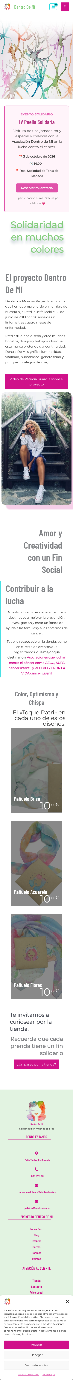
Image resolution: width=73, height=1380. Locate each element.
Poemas (36, 1253)
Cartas (36, 1247)
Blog (36, 1235)
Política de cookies (28, 1374)
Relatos (36, 1259)
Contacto (36, 1286)
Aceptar (36, 1344)
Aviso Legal (48, 1374)
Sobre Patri (36, 1229)
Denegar (37, 1355)
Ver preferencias (36, 1365)
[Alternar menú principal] (65, 6)
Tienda (36, 1280)
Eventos (36, 1241)
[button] (67, 1301)
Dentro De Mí (24, 7)
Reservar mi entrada (37, 188)
